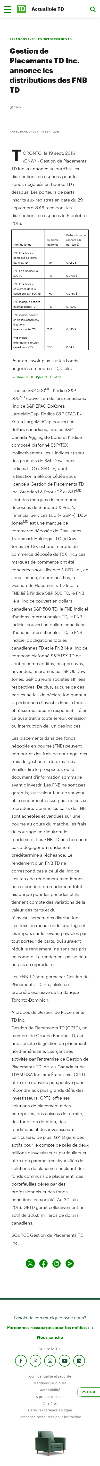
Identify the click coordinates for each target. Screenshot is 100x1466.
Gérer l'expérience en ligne (50, 1410)
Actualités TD (48, 9)
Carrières (50, 1403)
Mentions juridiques (50, 1383)
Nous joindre (50, 1337)
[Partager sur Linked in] (56, 1263)
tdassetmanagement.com (37, 376)
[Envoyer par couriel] (69, 1263)
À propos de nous (50, 1396)
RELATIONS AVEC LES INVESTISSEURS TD (41, 39)
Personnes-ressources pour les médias (47, 1327)
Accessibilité (50, 1390)
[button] (7, 9)
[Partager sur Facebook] (43, 1263)
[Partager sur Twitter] (30, 1263)
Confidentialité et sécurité (50, 1376)
